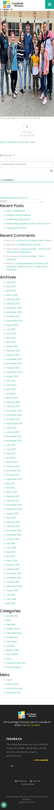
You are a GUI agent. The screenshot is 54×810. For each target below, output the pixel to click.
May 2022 (11, 453)
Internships (11, 641)
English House (13, 628)
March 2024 (12, 397)
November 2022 (14, 440)
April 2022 (10, 457)
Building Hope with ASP (30, 244)
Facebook (22, 781)
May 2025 (11, 337)
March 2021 (11, 492)
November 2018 (13, 577)
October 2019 (12, 539)
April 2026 (11, 290)
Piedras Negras (13, 667)
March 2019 (11, 560)
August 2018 (12, 590)
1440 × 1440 (29, 142)
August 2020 (12, 513)
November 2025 (14, 312)
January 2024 (13, 406)
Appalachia (12, 615)
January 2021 (12, 500)
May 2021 (10, 483)
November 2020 (14, 504)
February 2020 (13, 522)
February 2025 (13, 350)
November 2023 (14, 415)
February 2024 (13, 402)
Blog (8, 620)
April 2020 (11, 517)
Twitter (36, 781)
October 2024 (13, 367)
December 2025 (14, 307)
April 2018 (10, 603)
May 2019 (10, 552)
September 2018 (14, 586)
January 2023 (13, 432)
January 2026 (13, 303)
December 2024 (14, 359)
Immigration (12, 637)
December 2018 (13, 573)
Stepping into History (16, 227)
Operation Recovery (16, 663)
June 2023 (11, 427)
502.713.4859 (33, 725)
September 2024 (14, 372)
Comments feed (14, 688)
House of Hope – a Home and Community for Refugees (28, 250)
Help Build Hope (13, 633)
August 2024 (12, 376)
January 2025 (13, 355)
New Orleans (12, 654)
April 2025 (11, 342)
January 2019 (12, 569)
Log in (9, 679)
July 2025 (10, 329)
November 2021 (13, 470)
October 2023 (13, 419)
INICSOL (32, 802)
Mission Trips (12, 650)
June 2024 (11, 385)
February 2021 (12, 496)
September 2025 (14, 320)
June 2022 (11, 449)
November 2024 (14, 363)
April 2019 (10, 556)
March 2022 (12, 462)
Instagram (28, 784)
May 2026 (11, 286)
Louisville (10, 645)
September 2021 (14, 479)
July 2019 (10, 543)
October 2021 (12, 474)
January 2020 (13, 526)
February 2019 (12, 564)
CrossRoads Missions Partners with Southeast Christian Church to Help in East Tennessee (27, 266)
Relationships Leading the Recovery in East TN (28, 223)
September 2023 (14, 423)
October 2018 (12, 582)
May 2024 (11, 389)
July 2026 (10, 282)
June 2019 (11, 547)
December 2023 (14, 410)
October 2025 (13, 316)
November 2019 (13, 534)
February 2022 (13, 466)
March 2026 (12, 295)
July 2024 (10, 380)
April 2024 (11, 393)
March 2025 (12, 346)
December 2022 (14, 436)
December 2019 (13, 530)
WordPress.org (13, 692)
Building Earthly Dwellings (18, 215)
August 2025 (12, 325)
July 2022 (10, 444)
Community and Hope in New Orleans (33, 240)
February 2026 (13, 299)
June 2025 (11, 333)
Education (11, 624)
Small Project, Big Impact (18, 219)
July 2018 (10, 594)
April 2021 (10, 487)
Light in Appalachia (15, 210)
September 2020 (14, 509)
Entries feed (12, 684)
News (8, 658)
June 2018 (11, 599)
